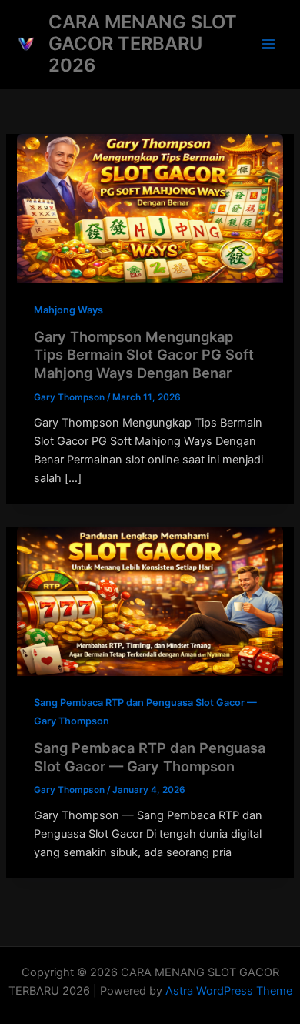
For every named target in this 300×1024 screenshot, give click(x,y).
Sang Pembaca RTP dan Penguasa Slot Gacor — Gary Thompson (149, 757)
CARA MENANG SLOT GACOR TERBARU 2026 (142, 44)
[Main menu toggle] (268, 44)
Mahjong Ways (68, 310)
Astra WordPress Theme (228, 991)
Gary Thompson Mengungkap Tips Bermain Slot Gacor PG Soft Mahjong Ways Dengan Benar (144, 354)
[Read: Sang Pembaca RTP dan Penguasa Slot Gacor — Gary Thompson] (149, 600)
